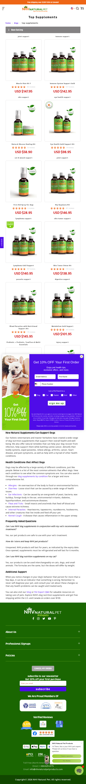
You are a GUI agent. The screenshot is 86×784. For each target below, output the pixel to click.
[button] (79, 770)
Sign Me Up (56, 403)
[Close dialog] (81, 356)
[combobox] (37, 384)
